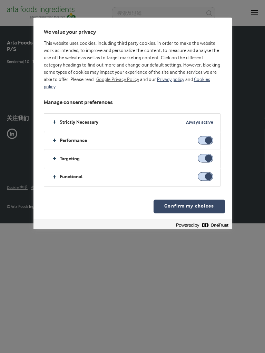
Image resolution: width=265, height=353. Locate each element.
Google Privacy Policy (117, 79)
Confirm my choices (189, 206)
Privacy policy (170, 79)
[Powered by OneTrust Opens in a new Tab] (202, 225)
